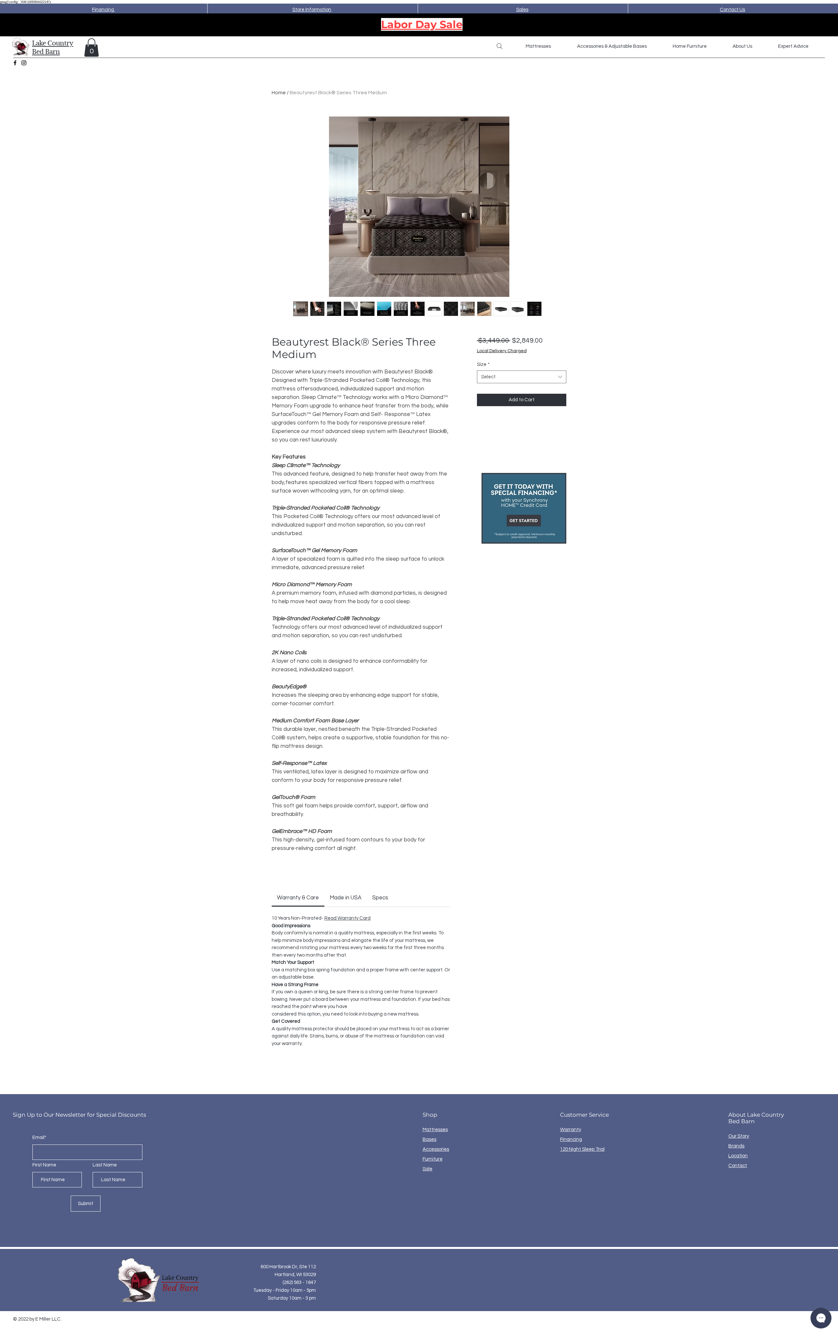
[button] (91, 47)
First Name (44, 1165)
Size (483, 364)
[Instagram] (24, 63)
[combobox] (521, 376)
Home (279, 92)
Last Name (105, 1165)
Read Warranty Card (347, 918)
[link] (298, 898)
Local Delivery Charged (502, 351)
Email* (39, 1137)
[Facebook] (15, 63)
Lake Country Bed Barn (52, 47)
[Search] (499, 46)
